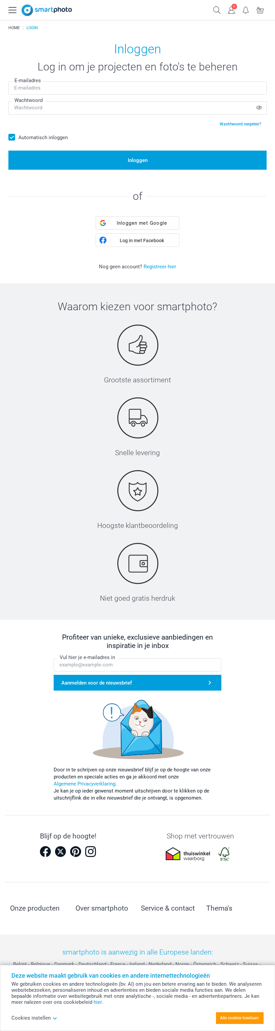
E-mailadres (27, 80)
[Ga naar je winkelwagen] (260, 9)
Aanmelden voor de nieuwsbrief (96, 683)
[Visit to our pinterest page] (75, 852)
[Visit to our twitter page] (60, 852)
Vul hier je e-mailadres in (87, 657)
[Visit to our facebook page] (45, 852)
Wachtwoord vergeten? (240, 124)
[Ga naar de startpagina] (46, 10)
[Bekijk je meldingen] (246, 9)
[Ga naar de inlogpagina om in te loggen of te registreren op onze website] (231, 9)
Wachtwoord (28, 100)
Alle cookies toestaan (239, 1018)
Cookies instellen (31, 1018)
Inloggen (138, 160)
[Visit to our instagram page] (91, 852)
